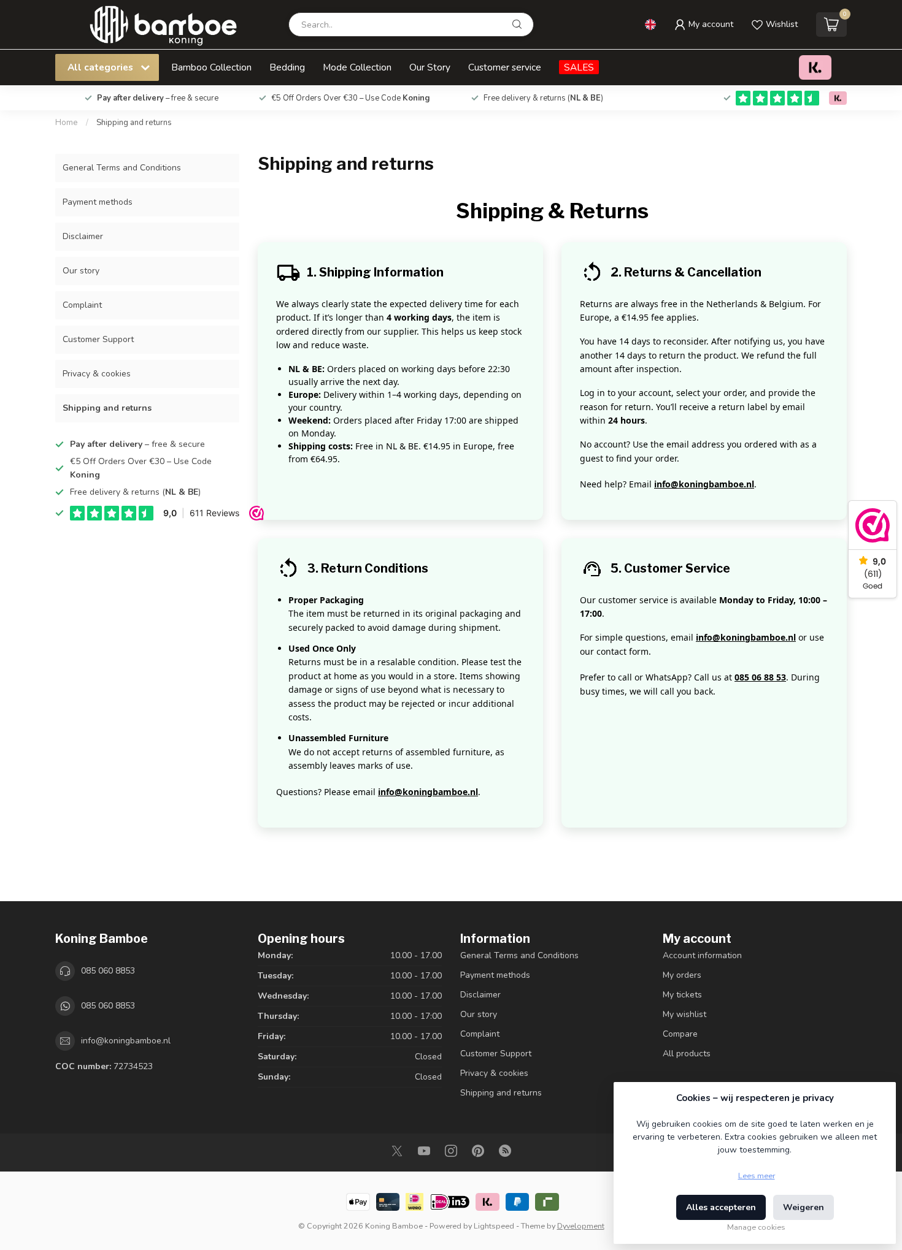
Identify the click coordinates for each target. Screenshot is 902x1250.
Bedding (287, 67)
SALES (579, 67)
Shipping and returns (134, 122)
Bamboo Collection (211, 67)
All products (687, 1053)
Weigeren (803, 1207)
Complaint (82, 305)
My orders (682, 975)
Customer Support (98, 339)
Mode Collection (357, 67)
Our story (81, 270)
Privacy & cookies (97, 373)
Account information (702, 955)
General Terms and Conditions (122, 167)
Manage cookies (756, 1227)
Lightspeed (494, 1226)
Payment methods (98, 202)
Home (66, 122)
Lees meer (756, 1175)
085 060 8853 (108, 971)
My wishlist (684, 1014)
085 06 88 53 (760, 677)
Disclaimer (83, 236)
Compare (680, 1034)
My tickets (682, 994)
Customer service (504, 67)
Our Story (429, 67)
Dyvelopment (580, 1226)
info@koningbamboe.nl (704, 484)
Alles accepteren (721, 1207)
